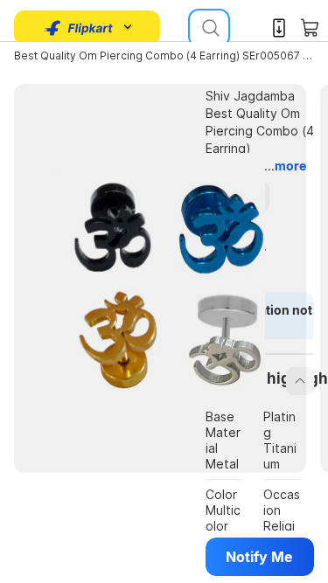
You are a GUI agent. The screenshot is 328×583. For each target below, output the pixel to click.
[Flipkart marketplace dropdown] (78, 27)
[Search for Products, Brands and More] (209, 27)
